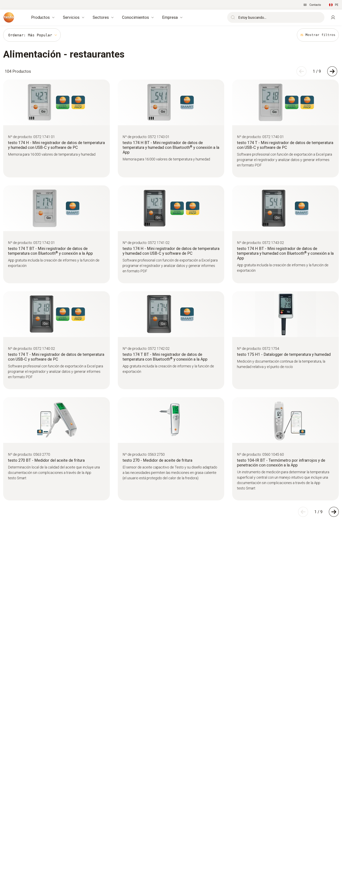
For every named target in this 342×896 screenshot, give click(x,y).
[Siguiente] (332, 71)
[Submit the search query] (232, 17)
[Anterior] (301, 71)
